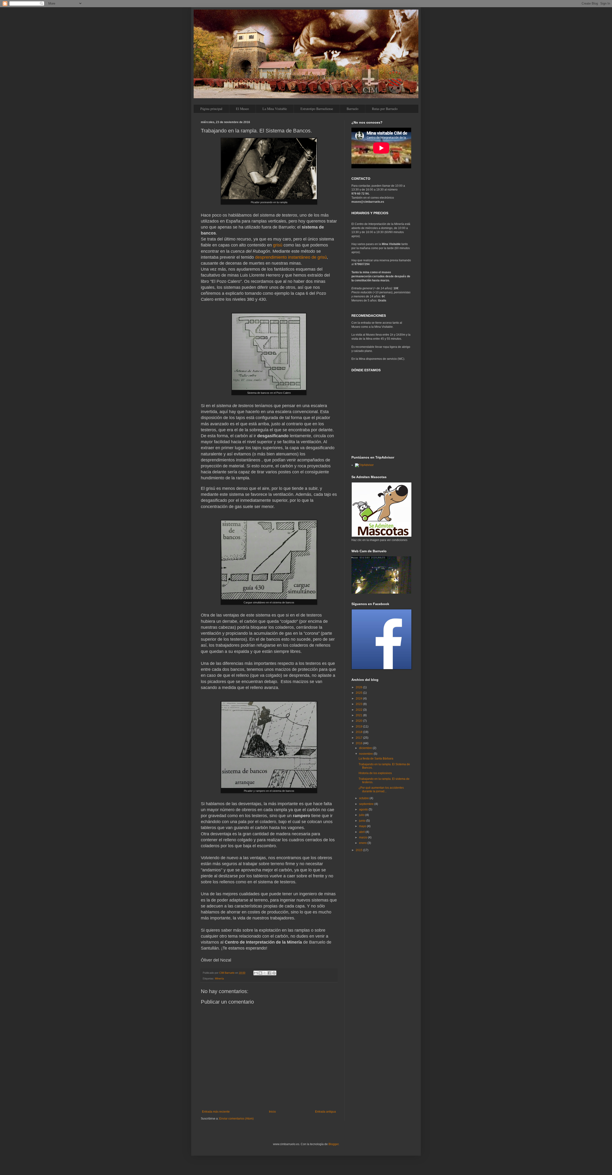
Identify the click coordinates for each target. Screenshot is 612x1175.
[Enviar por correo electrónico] (255, 973)
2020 (359, 720)
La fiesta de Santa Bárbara (376, 758)
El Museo (242, 108)
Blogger (333, 1144)
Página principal (211, 108)
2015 (359, 850)
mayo (363, 826)
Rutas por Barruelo (385, 108)
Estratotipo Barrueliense (317, 108)
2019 (359, 726)
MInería (219, 978)
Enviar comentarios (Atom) (236, 1118)
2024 (359, 698)
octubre (364, 798)
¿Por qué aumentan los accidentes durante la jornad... (381, 789)
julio (362, 815)
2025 (359, 692)
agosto (364, 809)
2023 (359, 704)
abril (362, 832)
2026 (359, 687)
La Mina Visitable (274, 108)
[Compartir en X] (264, 973)
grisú (277, 245)
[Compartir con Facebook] (269, 973)
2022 (359, 709)
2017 (359, 737)
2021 (359, 715)
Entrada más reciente (216, 1111)
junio (362, 820)
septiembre (366, 804)
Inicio (272, 1111)
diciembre (366, 748)
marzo (363, 837)
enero (363, 843)
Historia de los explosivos (375, 773)
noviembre (366, 753)
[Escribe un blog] (260, 973)
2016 (359, 743)
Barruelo (352, 108)
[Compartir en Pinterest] (274, 973)
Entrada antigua (325, 1111)
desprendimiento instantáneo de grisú (291, 257)
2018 (359, 732)
